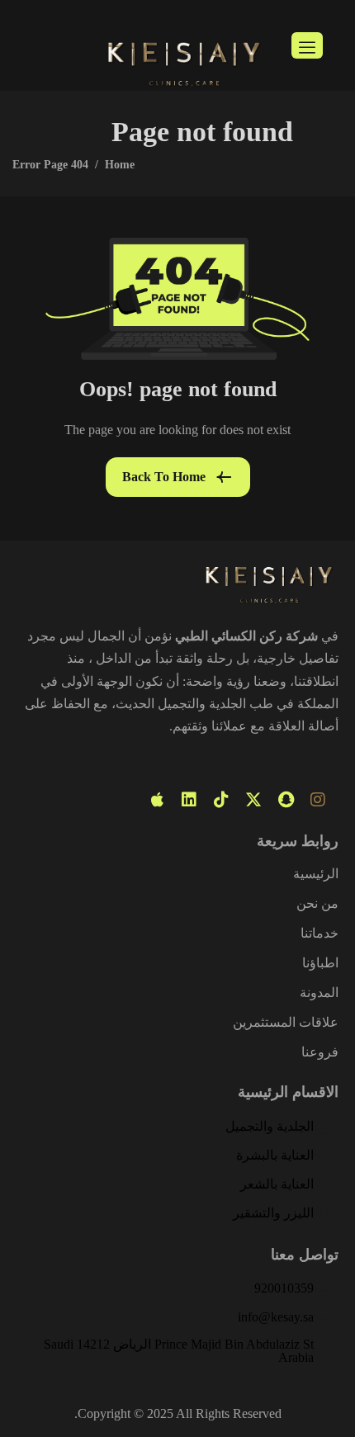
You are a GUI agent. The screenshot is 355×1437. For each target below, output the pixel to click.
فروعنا (319, 1052)
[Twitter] (253, 800)
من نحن (317, 903)
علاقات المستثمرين (285, 1022)
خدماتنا (319, 933)
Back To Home (164, 477)
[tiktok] (221, 800)
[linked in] (189, 800)
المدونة (319, 993)
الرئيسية (315, 874)
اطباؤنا (320, 963)
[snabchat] (285, 800)
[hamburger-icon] (307, 45)
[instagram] (318, 800)
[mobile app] (157, 800)
